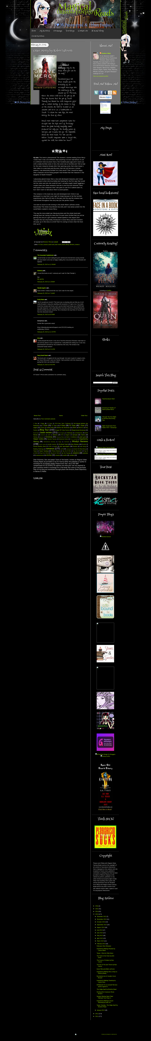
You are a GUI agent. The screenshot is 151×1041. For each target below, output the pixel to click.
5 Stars (82, 425)
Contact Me (83, 31)
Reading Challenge (38, 449)
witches (49, 455)
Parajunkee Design (109, 1034)
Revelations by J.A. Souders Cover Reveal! (106, 977)
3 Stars (45, 425)
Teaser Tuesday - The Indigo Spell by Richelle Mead (107, 1006)
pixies (55, 446)
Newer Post (37, 415)
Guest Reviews (38, 36)
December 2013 (102, 916)
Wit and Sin (40, 279)
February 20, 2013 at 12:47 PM (46, 332)
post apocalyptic (65, 446)
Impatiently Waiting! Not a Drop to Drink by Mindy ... (107, 972)
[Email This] (63, 242)
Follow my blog (105, 112)
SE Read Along (98, 31)
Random (75, 446)
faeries (83, 435)
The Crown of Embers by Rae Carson (105, 961)
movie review (42, 444)
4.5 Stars (40, 244)
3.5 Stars (54, 425)
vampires (76, 453)
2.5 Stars (49, 423)
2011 (97, 1016)
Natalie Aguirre (41, 288)
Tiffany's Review (55, 451)
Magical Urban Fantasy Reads (104, 105)
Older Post (84, 415)
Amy (38, 338)
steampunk (69, 449)
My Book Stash (63, 444)
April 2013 (100, 938)
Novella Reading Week (39, 446)
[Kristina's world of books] (105, 554)
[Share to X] (66, 242)
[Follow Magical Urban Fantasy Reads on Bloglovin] (105, 98)
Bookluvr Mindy (48, 242)
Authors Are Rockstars (63, 427)
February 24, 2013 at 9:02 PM (46, 364)
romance (77, 244)
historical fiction (63, 439)
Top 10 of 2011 (66, 451)
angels (35, 427)
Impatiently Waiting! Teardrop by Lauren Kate (106, 981)
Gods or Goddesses (71, 437)
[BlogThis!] (64, 242)
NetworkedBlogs (103, 101)
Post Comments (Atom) (48, 419)
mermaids (66, 441)
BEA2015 (80, 427)
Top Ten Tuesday (66, 453)
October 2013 (101, 922)
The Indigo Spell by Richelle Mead (106, 989)
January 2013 (101, 1010)
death (63, 244)
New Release (75, 444)
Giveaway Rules (60, 437)
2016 (97, 906)
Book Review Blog (104, 109)
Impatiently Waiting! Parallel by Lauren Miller (106, 949)
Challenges (70, 433)
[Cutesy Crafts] (105, 756)
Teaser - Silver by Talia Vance (105, 953)
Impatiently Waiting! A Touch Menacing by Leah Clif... (105, 1001)
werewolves (39, 455)
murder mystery (52, 444)
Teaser (35, 451)
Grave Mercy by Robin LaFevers (106, 969)
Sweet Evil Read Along (80, 449)
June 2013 (100, 933)
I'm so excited (73, 439)
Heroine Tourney (52, 439)
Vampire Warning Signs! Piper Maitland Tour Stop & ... (105, 997)
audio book (51, 244)
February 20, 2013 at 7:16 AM (46, 293)
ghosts (41, 437)
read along (83, 446)
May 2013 (100, 935)
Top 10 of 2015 (55, 453)
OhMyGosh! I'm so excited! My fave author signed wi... (107, 985)
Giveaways (57, 31)
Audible (109, 290)
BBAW (74, 427)
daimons (43, 435)
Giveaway (48, 437)
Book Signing (61, 433)
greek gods (82, 437)
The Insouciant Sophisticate (45, 255)
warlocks (85, 453)
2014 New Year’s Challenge (63, 423)
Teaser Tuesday (43, 451)
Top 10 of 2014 (44, 453)
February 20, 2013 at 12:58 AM (46, 264)
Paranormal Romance (105, 108)
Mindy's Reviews (70, 244)
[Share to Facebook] (68, 242)
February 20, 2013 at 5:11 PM (46, 349)
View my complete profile (100, 76)
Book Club (35, 433)
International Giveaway (49, 441)
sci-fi (61, 449)
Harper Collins (38, 439)
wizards (57, 455)
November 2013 (102, 919)
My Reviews (45, 31)
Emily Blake (40, 299)
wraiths (65, 455)
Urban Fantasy (104, 110)
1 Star (35, 423)
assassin (46, 244)
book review (58, 244)
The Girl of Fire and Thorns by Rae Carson (107, 965)
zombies (71, 455)
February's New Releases (104, 946)
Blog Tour (44, 429)
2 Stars (42, 423)
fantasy (35, 437)
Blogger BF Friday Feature (62, 430)
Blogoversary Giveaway (78, 430)
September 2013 (102, 924)
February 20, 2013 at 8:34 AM (46, 314)
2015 (97, 909)
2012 (97, 1013)
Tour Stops (70, 31)
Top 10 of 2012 (77, 451)
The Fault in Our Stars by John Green (105, 956)
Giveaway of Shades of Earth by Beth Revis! (109, 408)
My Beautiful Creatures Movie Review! (105, 992)
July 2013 (100, 930)
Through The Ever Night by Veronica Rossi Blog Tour (109, 418)
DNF (62, 435)
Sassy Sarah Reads (42, 355)
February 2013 (101, 943)
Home (34, 31)
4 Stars (62, 425)
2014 (97, 911)
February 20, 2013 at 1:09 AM (46, 282)
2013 (97, 914)
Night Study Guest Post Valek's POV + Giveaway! (109, 426)
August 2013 (101, 927)
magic (59, 441)
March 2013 (100, 941)
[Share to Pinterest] (69, 242)
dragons (67, 435)
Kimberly (39, 270)
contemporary (78, 433)
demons (55, 435)
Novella (84, 444)
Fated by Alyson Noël (108, 399)
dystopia (74, 435)
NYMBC (50, 446)
